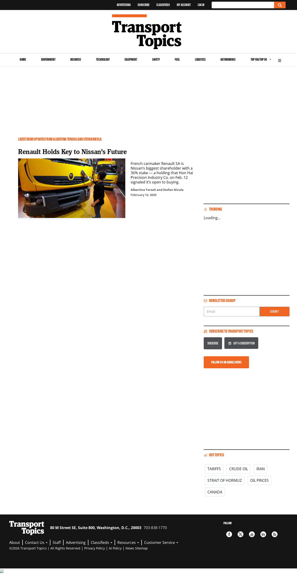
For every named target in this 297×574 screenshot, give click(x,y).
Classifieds (163, 5)
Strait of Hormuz (224, 480)
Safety (156, 59)
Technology (103, 59)
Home (23, 59)
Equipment (131, 59)
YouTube (252, 534)
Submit (274, 311)
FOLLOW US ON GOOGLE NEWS (226, 362)
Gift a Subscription (244, 343)
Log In (201, 5)
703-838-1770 (155, 527)
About (14, 542)
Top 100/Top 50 (259, 59)
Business (75, 59)
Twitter (240, 534)
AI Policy (115, 548)
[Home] (148, 31)
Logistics (200, 59)
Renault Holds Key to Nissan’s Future (72, 151)
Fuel (177, 59)
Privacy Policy (94, 548)
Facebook (229, 534)
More (279, 60)
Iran (260, 468)
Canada (214, 492)
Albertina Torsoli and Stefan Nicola (157, 189)
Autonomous (228, 59)
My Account (184, 5)
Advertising (124, 5)
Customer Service (160, 542)
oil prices (259, 480)
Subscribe (143, 5)
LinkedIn (263, 534)
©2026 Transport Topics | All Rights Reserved (44, 548)
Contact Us (35, 542)
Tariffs (214, 468)
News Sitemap (137, 548)
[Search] (280, 5)
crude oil (238, 468)
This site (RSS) (275, 534)
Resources (127, 542)
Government (48, 59)
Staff (57, 542)
